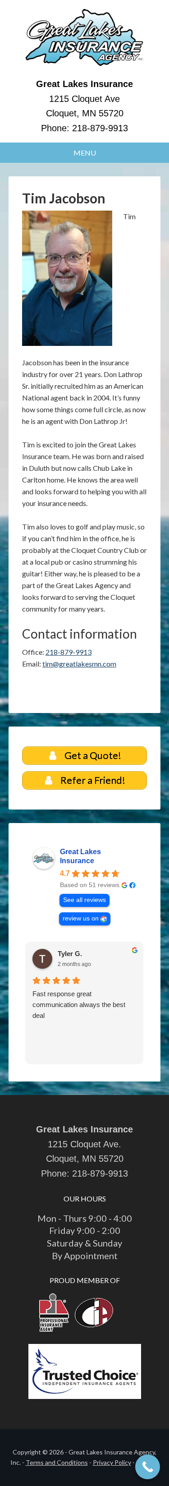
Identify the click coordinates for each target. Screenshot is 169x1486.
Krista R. (72, 953)
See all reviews (84, 900)
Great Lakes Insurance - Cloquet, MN (85, 43)
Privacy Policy (112, 1462)
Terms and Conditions (57, 1462)
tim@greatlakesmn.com (79, 663)
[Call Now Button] (147, 1466)
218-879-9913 (100, 128)
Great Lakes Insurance (80, 856)
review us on (81, 918)
